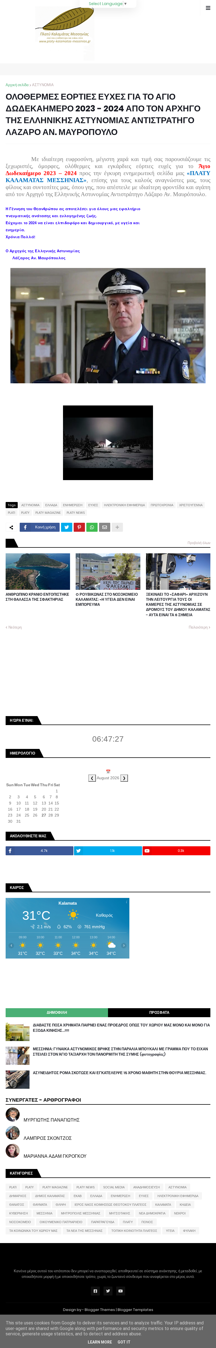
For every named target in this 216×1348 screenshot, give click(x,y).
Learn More (100, 1342)
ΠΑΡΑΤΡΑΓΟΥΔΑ (102, 1222)
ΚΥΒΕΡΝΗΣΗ (18, 1213)
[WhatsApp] (92, 527)
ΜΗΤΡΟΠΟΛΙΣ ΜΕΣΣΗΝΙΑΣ (80, 1213)
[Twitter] (66, 527)
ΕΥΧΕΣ (93, 505)
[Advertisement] (48, 672)
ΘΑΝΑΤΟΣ (16, 1204)
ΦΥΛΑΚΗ (189, 1230)
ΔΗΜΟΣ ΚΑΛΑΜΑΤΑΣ (50, 1196)
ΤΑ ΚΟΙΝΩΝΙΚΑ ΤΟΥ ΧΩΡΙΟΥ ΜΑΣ (33, 1230)
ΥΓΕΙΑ (170, 1230)
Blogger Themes (100, 1309)
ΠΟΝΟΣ (147, 1222)
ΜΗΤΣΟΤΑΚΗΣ (119, 1213)
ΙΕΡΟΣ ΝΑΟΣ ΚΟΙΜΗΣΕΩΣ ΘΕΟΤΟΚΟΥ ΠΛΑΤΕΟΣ (111, 1204)
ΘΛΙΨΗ (61, 1204)
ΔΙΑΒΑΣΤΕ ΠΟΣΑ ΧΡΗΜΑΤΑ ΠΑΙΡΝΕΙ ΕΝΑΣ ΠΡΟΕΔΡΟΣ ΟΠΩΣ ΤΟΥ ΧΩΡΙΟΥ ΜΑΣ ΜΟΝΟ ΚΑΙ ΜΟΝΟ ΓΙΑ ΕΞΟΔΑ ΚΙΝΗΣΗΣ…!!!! (121, 1028)
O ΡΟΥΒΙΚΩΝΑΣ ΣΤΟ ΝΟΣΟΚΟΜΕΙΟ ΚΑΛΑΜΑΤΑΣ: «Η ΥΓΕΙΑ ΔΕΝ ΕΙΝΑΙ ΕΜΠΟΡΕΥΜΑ (107, 599)
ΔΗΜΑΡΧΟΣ (17, 1196)
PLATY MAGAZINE (48, 512)
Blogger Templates (135, 1309)
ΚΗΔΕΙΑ (185, 1204)
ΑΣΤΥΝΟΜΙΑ (43, 85)
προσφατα (159, 1012)
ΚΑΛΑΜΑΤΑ (163, 1204)
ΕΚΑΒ (78, 1196)
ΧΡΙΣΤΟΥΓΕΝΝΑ (190, 505)
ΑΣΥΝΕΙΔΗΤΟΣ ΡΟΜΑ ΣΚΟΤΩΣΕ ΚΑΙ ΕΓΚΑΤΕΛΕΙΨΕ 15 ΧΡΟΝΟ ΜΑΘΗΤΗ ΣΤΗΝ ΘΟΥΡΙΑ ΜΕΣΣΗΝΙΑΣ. (119, 1073)
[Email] (104, 527)
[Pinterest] (79, 527)
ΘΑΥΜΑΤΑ (40, 1204)
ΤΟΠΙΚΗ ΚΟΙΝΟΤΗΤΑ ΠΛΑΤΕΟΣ (134, 1230)
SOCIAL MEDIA (114, 1187)
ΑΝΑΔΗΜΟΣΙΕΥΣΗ (146, 1187)
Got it (124, 1342)
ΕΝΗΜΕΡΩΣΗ (72, 505)
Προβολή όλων (199, 542)
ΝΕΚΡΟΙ (180, 1213)
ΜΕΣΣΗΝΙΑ (44, 1213)
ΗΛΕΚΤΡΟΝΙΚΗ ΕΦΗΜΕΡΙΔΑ (124, 505)
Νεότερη (15, 627)
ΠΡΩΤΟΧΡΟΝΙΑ (162, 505)
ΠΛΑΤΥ (128, 1222)
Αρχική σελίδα (17, 85)
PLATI (11, 512)
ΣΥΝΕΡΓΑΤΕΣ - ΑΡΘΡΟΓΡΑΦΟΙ (43, 1099)
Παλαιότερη (198, 627)
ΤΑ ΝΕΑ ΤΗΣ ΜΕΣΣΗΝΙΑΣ (84, 1230)
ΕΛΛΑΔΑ (51, 505)
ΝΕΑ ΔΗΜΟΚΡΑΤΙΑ (152, 1213)
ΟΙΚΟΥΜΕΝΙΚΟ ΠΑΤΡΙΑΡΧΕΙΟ (61, 1222)
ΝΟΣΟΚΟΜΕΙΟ (20, 1222)
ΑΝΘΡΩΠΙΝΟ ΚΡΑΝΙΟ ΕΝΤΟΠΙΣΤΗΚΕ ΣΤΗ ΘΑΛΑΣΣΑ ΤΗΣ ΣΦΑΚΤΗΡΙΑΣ (37, 597)
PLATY (25, 512)
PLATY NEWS (76, 512)
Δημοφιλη (57, 1012)
